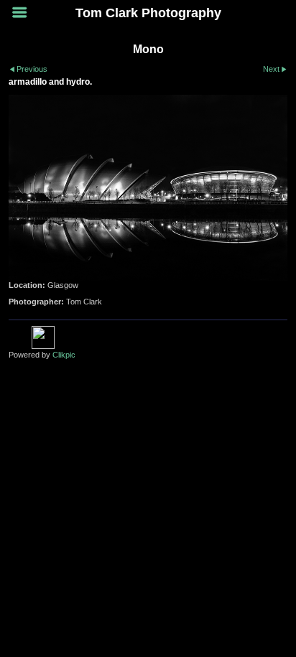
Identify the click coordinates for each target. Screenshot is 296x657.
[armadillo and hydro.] (148, 188)
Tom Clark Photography (148, 13)
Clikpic (63, 354)
